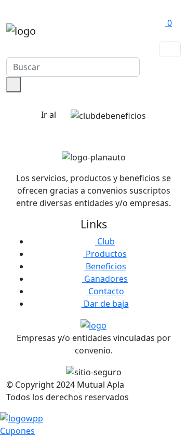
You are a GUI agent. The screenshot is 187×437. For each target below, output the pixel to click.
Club (105, 241)
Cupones (17, 430)
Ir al (49, 114)
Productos (105, 254)
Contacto (105, 291)
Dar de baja (105, 303)
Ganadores (105, 278)
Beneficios (105, 266)
